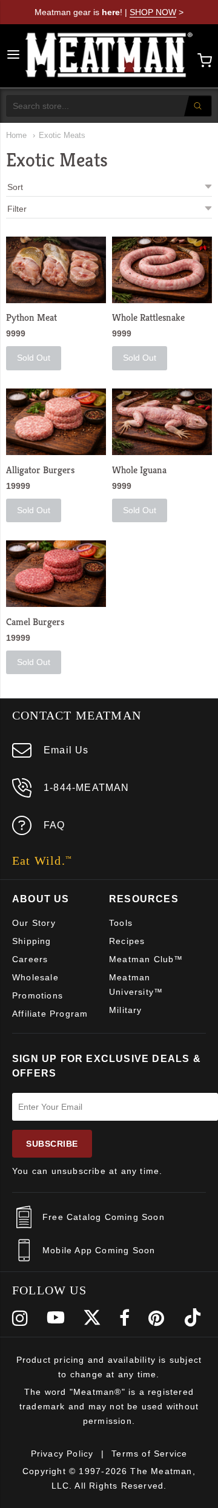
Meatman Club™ (146, 959)
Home (16, 135)
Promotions (37, 995)
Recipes (127, 941)
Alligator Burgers (40, 470)
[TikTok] (192, 1318)
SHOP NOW (153, 12)
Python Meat (31, 317)
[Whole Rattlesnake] (162, 270)
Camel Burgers (35, 621)
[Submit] (197, 106)
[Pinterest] (156, 1318)
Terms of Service (149, 1453)
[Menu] (13, 55)
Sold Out (33, 357)
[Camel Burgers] (56, 573)
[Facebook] (124, 1318)
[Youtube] (56, 1318)
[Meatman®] (109, 55)
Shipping (31, 941)
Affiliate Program (50, 1013)
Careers (30, 959)
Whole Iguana (139, 470)
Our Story (34, 923)
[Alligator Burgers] (56, 421)
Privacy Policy (62, 1453)
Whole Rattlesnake (148, 317)
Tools (121, 923)
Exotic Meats (62, 135)
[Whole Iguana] (162, 421)
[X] (92, 1318)
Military (125, 1010)
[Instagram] (20, 1318)
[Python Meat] (56, 270)
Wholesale (35, 977)
